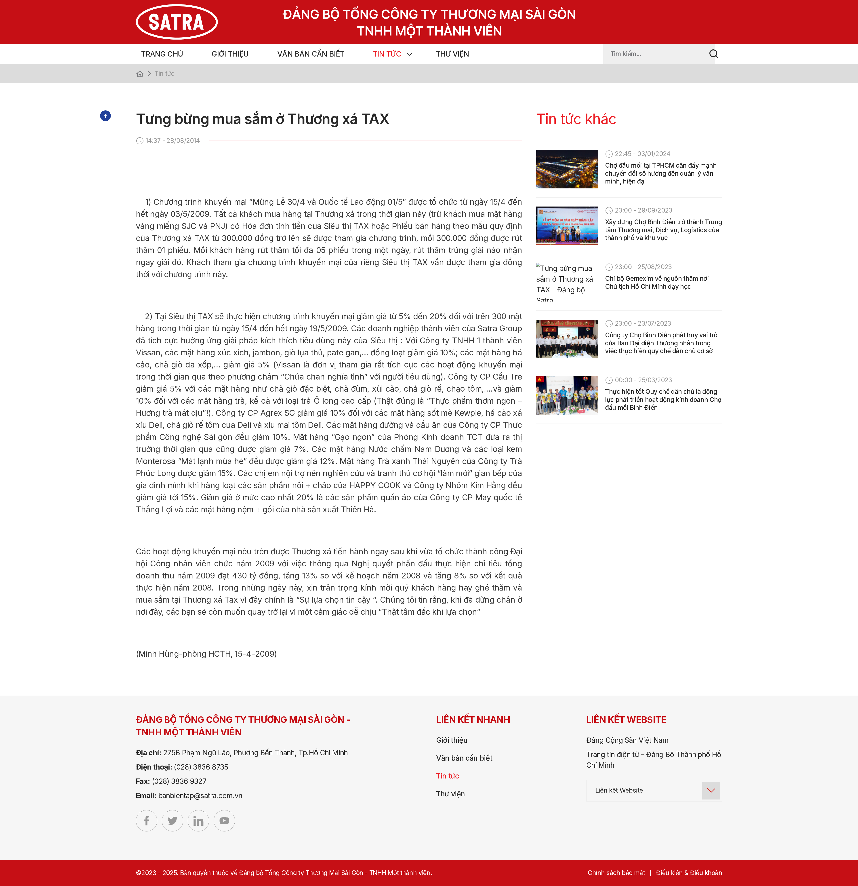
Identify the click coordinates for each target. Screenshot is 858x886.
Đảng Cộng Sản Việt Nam (627, 740)
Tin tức (387, 54)
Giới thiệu (230, 54)
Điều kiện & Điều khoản (689, 873)
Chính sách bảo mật (616, 873)
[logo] (338, 21)
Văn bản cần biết (310, 54)
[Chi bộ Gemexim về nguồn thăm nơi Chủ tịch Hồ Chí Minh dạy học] (567, 282)
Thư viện (452, 54)
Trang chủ (162, 54)
